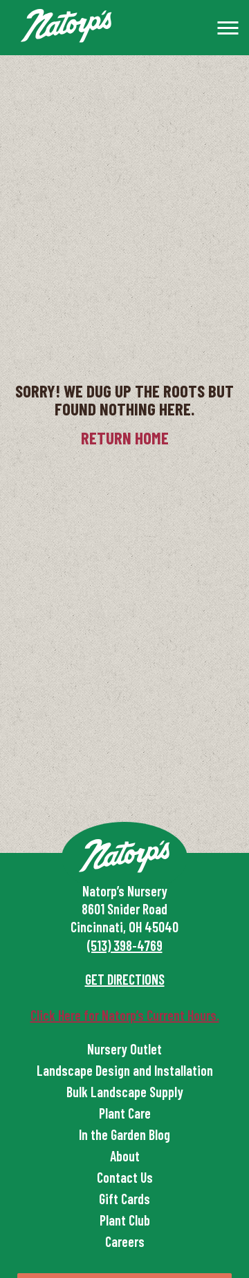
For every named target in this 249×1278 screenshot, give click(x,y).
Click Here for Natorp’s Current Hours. (124, 1015)
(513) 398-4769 (125, 945)
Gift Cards (124, 1198)
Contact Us (125, 1177)
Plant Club (125, 1220)
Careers (125, 1241)
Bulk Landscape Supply (124, 1091)
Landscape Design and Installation (125, 1070)
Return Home (125, 437)
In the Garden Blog (124, 1134)
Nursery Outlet (124, 1049)
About (125, 1156)
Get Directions (125, 979)
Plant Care (125, 1113)
